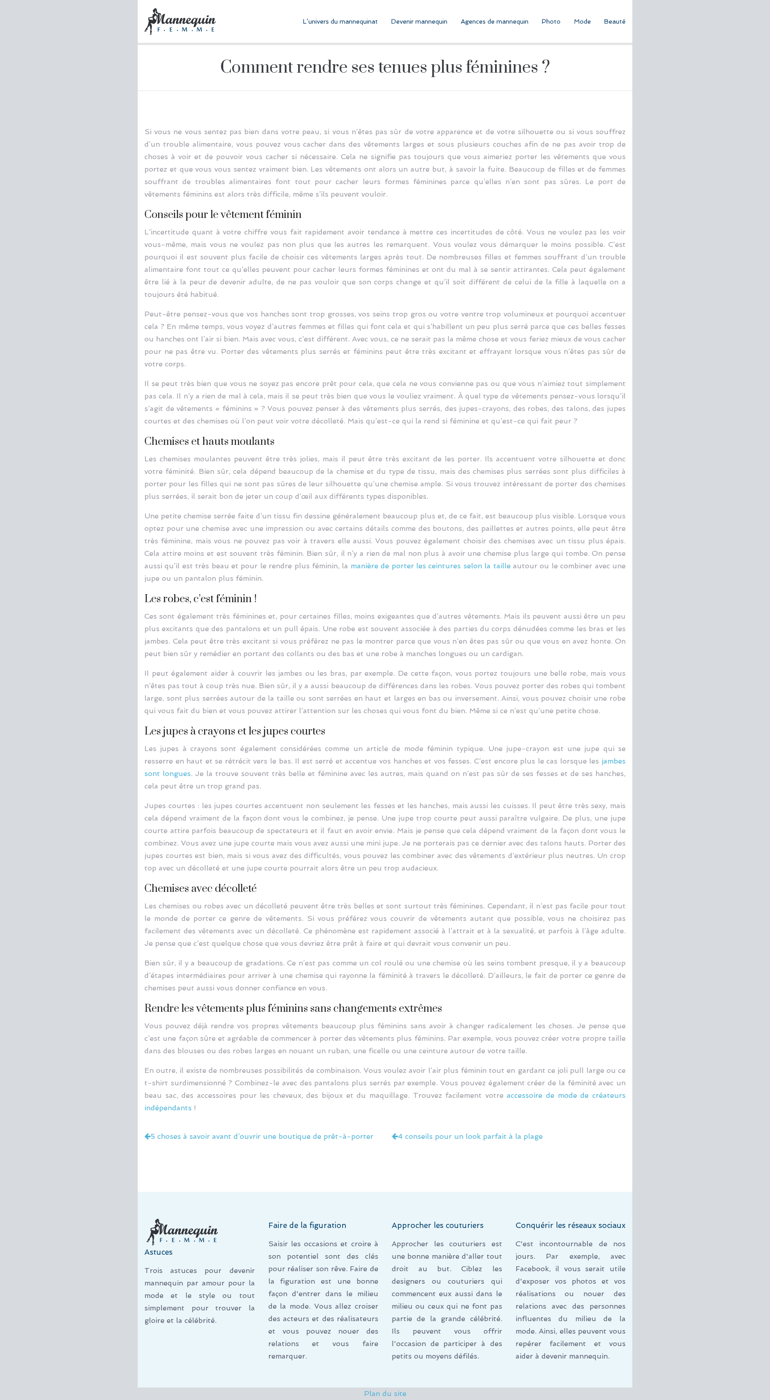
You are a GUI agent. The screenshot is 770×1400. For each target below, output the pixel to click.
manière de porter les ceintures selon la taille (431, 566)
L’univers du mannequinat (340, 21)
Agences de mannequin (494, 21)
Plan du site (385, 1393)
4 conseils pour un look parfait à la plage (470, 1136)
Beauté (615, 21)
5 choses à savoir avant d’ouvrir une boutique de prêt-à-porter (262, 1136)
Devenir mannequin (419, 21)
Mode (582, 21)
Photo (551, 21)
